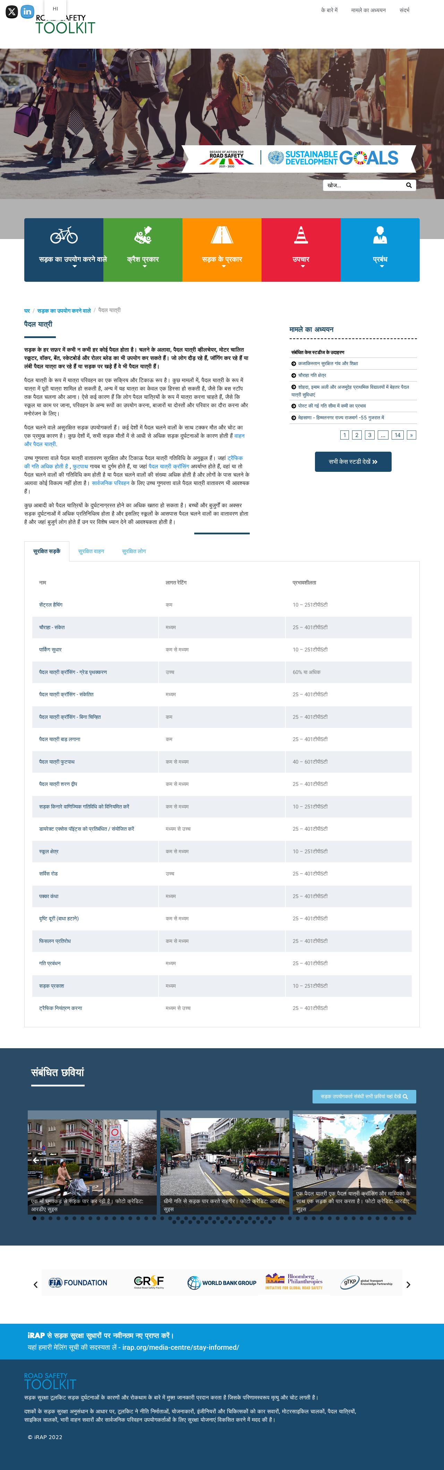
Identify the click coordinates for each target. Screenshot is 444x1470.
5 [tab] (66, 1218)
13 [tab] (130, 1218)
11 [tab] (114, 1218)
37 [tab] (322, 1218)
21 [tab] (194, 1218)
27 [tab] (242, 1218)
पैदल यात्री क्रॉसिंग (169, 466)
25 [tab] (226, 1218)
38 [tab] (330, 1218)
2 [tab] (42, 1218)
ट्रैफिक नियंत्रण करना (60, 1008)
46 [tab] (393, 1218)
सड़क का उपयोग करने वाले (73, 258)
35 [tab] (306, 1218)
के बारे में (329, 10)
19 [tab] (178, 1218)
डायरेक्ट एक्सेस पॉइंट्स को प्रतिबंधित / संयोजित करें (86, 829)
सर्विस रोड (48, 874)
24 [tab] (218, 1218)
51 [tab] (190, 1222)
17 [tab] (162, 1218)
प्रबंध (380, 258)
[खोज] (409, 185)
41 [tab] (354, 1218)
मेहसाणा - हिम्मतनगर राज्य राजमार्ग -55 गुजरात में (341, 417)
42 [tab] (362, 1218)
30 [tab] (266, 1218)
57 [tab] (238, 1222)
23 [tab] (210, 1218)
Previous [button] (36, 1161)
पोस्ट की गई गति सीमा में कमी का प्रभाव (332, 406)
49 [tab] (174, 1222)
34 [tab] (298, 1218)
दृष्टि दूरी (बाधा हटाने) (59, 918)
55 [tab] (222, 1222)
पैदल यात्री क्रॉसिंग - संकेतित (66, 694)
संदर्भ (404, 10)
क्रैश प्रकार (143, 258)
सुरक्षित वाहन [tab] (91, 551)
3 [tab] (50, 1218)
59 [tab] (254, 1222)
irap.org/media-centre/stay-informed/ (180, 1347)
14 (398, 435)
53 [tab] (206, 1222)
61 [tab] (270, 1222)
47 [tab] (401, 1218)
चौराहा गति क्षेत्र (312, 375)
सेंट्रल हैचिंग (50, 605)
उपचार (301, 258)
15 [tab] (146, 1218)
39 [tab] (338, 1218)
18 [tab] (170, 1218)
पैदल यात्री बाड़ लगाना (59, 739)
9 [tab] (98, 1218)
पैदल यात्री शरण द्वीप (58, 784)
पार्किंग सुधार (50, 650)
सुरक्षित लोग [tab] (134, 551)
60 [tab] (262, 1222)
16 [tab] (154, 1218)
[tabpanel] (222, 794)
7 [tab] (82, 1218)
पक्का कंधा (48, 896)
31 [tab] (274, 1218)
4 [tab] (58, 1218)
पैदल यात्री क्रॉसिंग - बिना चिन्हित (70, 717)
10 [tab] (106, 1218)
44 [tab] (377, 1218)
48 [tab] (409, 1218)
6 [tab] (74, 1218)
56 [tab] (230, 1222)
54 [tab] (214, 1222)
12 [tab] (122, 1218)
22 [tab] (202, 1218)
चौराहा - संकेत (52, 627)
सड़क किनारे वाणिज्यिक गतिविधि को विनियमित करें (84, 807)
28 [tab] (250, 1218)
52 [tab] (198, 1222)
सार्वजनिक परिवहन (110, 482)
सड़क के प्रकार (222, 258)
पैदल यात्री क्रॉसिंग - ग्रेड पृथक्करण (73, 672)
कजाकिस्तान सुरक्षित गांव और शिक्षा (328, 363)
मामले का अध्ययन (368, 10)
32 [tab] (282, 1218)
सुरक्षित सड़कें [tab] (46, 551)
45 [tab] (385, 1218)
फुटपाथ (80, 466)
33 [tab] (290, 1218)
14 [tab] (138, 1218)
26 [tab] (234, 1218)
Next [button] (407, 1161)
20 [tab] (186, 1218)
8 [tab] (90, 1218)
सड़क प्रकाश (51, 986)
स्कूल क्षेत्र (49, 851)
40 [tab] (346, 1218)
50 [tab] (182, 1222)
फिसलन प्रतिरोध (55, 941)
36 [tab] (314, 1218)
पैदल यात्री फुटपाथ (57, 762)
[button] (35, 1284)
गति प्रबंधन (50, 963)
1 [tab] (34, 1218)
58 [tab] (246, 1222)
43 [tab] (370, 1218)
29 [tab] (258, 1218)
